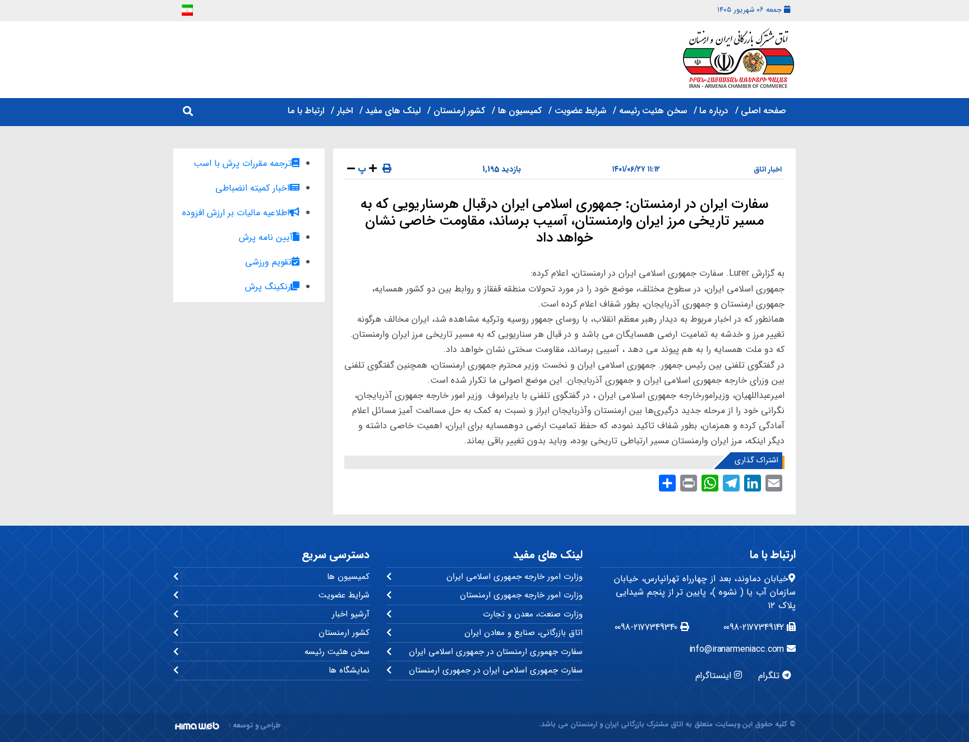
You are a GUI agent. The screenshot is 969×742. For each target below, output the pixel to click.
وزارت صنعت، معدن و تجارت (533, 614)
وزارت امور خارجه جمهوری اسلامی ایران (514, 576)
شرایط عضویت (580, 110)
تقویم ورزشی (268, 262)
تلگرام (770, 676)
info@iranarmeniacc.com (738, 649)
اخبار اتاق (768, 169)
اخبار (345, 110)
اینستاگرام (714, 676)
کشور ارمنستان (459, 110)
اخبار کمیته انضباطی (252, 188)
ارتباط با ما (306, 110)
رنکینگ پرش (267, 287)
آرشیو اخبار (351, 614)
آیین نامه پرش (266, 237)
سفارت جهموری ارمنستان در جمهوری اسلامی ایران (496, 651)
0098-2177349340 (648, 627)
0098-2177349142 (755, 627)
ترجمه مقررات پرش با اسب (242, 163)
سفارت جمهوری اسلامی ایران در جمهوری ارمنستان (496, 670)
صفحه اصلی (763, 110)
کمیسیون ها (520, 110)
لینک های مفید (393, 110)
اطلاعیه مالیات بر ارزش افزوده (235, 213)
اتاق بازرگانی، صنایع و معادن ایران (523, 632)
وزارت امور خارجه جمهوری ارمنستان (521, 595)
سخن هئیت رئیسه (653, 110)
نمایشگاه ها (349, 670)
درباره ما (713, 110)
